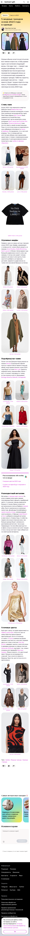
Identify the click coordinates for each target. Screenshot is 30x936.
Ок (15, 931)
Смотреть (25, 6)
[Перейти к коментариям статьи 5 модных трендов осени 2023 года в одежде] (9, 53)
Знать (11, 6)
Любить (17, 6)
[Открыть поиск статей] (24, 2)
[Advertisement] (13, 780)
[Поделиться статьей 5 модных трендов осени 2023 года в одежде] (14, 53)
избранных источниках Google (12, 94)
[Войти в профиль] (28, 2)
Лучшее (4, 6)
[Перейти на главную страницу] (9, 2)
